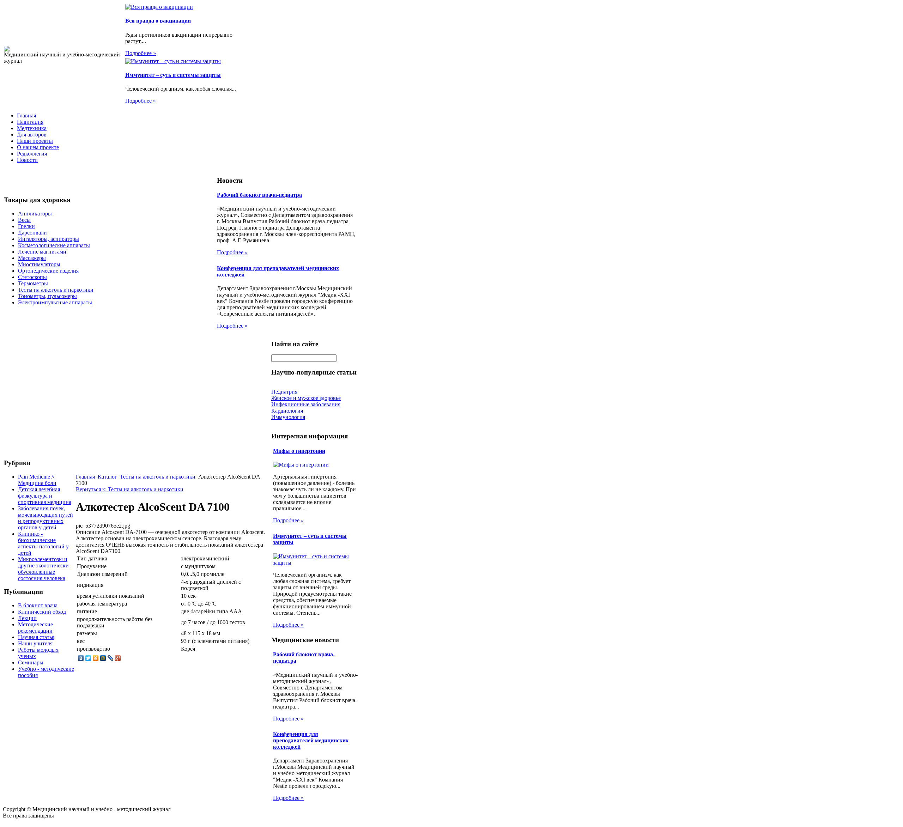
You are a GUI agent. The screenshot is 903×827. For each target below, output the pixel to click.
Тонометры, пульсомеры (47, 296)
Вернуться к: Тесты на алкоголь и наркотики (129, 489)
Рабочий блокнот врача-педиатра (259, 195)
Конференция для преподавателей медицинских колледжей (311, 740)
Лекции (27, 618)
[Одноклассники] (95, 658)
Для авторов (32, 135)
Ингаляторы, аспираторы (48, 239)
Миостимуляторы (39, 264)
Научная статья (36, 637)
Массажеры (32, 258)
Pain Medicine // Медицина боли (37, 480)
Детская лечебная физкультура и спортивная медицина (44, 495)
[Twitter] (88, 658)
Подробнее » (140, 53)
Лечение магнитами (42, 252)
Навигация (30, 122)
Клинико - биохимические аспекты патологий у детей (43, 543)
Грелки (26, 226)
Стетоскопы (32, 277)
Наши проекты (35, 141)
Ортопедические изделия (48, 271)
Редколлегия (32, 154)
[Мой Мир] (103, 658)
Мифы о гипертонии (299, 451)
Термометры (33, 283)
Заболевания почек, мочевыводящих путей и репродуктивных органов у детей (45, 517)
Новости (27, 160)
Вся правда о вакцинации (158, 21)
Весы (24, 220)
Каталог (107, 477)
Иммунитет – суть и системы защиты (173, 75)
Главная (26, 115)
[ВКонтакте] (81, 658)
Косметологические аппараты (54, 245)
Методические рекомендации (35, 627)
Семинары (30, 662)
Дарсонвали (32, 233)
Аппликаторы (35, 214)
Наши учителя (35, 643)
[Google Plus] (118, 658)
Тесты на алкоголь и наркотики (55, 290)
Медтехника (32, 128)
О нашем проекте (38, 147)
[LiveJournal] (110, 658)
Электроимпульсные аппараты (55, 302)
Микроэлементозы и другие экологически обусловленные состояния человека (43, 568)
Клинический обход (42, 612)
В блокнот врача (37, 605)
